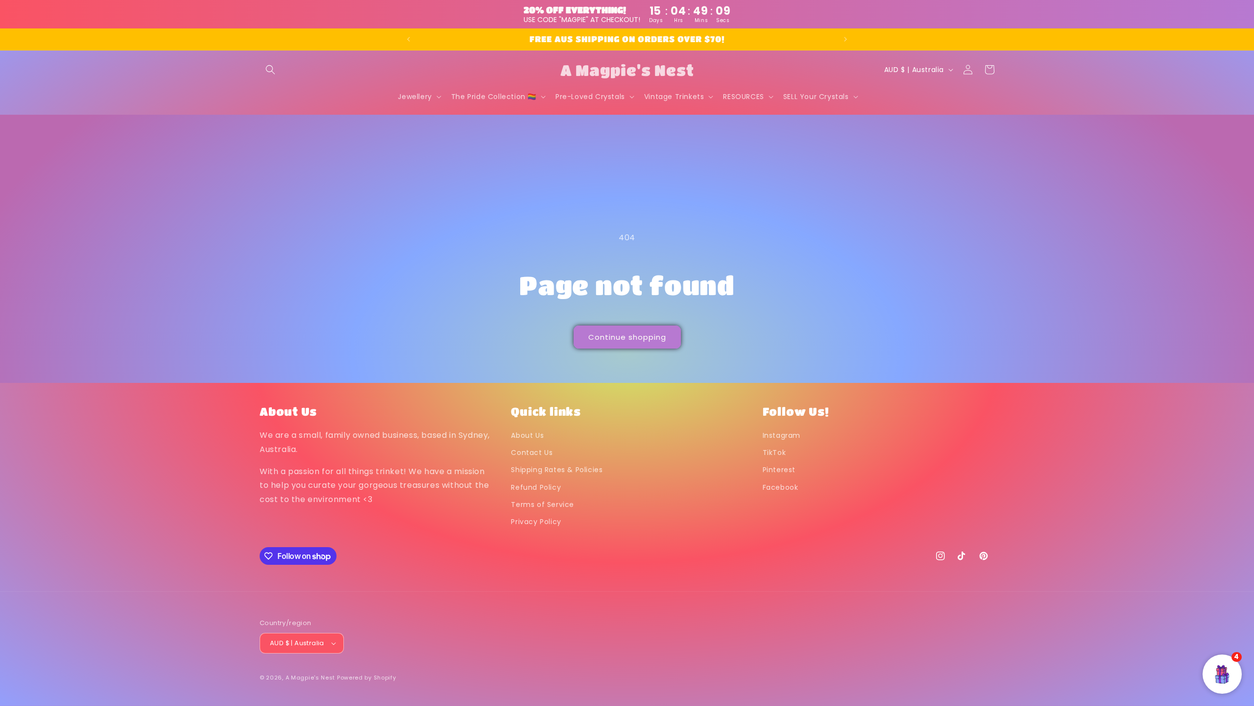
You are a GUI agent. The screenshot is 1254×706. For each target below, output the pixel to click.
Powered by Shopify (366, 677)
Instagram (781, 435)
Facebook (780, 487)
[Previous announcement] (408, 39)
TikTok (774, 452)
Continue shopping (627, 337)
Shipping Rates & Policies (557, 470)
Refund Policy (536, 487)
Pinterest (779, 470)
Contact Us (532, 452)
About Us (527, 435)
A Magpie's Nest (311, 677)
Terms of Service (542, 504)
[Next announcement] (845, 39)
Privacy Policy (536, 522)
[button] (270, 69)
